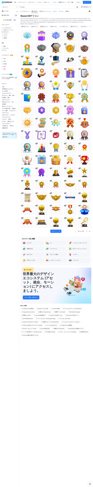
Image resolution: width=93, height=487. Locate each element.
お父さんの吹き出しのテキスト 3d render (32, 325)
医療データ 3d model (60, 312)
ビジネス (29, 242)
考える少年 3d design (75, 312)
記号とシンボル (31, 260)
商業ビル (12, 125)
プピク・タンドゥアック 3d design (68, 332)
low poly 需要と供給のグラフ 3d (30, 335)
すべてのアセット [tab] (25, 11)
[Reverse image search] (77, 7)
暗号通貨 (4, 97)
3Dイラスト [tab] (35, 11)
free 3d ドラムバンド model (29, 328)
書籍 (10, 95)
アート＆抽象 (5, 110)
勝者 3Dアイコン (44, 26)
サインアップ (87, 2)
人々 (51, 242)
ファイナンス (53, 248)
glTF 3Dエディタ (87, 7)
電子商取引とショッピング (7, 88)
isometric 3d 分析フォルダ (56, 315)
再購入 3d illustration (59, 328)
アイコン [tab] (61, 11)
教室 (13, 95)
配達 (8, 97)
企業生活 (13, 108)
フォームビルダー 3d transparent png (46, 318)
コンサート (4, 119)
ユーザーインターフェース (80, 242)
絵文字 (9, 119)
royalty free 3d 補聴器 (67, 325)
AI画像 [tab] (67, 11)
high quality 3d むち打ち (29, 312)
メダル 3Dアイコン (85, 26)
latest (44, 22)
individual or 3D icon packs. (84, 20)
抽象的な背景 (5, 127)
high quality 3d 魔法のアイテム (76, 328)
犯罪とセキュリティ (6, 101)
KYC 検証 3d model (50, 332)
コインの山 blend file (52, 325)
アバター (4, 121)
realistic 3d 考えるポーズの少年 (30, 322)
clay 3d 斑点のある (45, 328)
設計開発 (4, 104)
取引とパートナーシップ (7, 106)
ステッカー (76, 260)
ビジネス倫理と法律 (6, 108)
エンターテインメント (6, 93)
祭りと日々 (30, 254)
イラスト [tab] (55, 11)
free (31, 18)
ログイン (78, 2)
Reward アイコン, (33, 23)
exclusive (36, 22)
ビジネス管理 (5, 91)
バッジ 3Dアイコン (64, 26)
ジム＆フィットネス (55, 260)
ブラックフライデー (6, 123)
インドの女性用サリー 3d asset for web (32, 332)
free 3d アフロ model (43, 308)
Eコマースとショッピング (79, 248)
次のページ (55, 231)
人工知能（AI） (5, 125)
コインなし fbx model (65, 318)
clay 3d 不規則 (56, 308)
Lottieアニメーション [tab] (45, 11)
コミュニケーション (6, 117)
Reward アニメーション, (78, 22)
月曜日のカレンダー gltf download (51, 322)
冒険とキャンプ (11, 121)
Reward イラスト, (24, 23)
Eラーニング (4, 95)
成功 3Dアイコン (74, 26)
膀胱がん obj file (27, 315)
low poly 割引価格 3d (40, 315)
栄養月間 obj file (84, 332)
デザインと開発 (54, 254)
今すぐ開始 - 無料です (31, 297)
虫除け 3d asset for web (45, 312)
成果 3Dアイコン (25, 26)
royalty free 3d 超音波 (28, 308)
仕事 (3, 86)
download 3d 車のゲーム (73, 315)
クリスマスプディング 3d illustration (72, 308)
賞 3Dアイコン (34, 26)
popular (40, 22)
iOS (12, 101)
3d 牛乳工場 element (28, 318)
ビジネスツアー (12, 110)
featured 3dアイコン (52, 22)
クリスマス (12, 114)
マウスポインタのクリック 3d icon (71, 322)
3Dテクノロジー (5, 114)
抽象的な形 (30, 248)
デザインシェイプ (5, 99)
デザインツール (5, 112)
